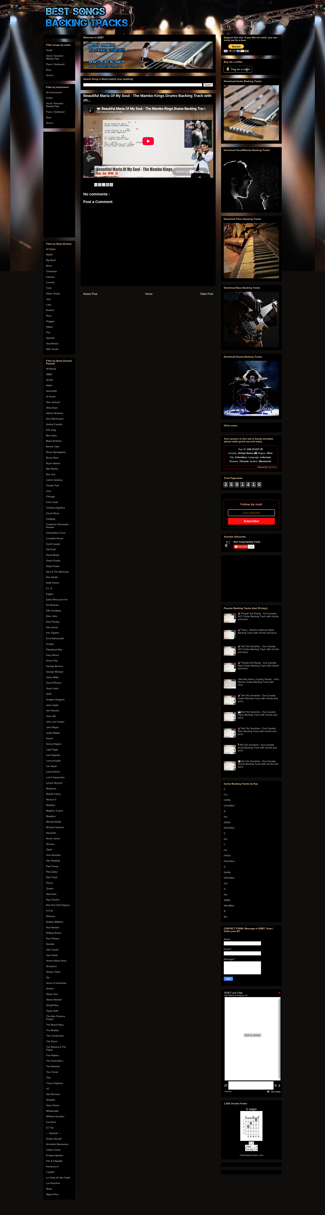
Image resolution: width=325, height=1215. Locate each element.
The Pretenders (54, 1060)
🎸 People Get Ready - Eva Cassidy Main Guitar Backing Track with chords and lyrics (258, 665)
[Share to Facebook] (107, 184)
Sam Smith (52, 955)
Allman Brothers (54, 413)
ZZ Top (50, 1127)
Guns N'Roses (53, 682)
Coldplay (50, 519)
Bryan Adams (53, 463)
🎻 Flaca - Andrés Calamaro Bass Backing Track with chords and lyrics (257, 631)
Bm (225, 916)
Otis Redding (53, 860)
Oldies (49, 327)
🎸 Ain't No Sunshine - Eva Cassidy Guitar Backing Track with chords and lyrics (258, 698)
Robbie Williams (54, 921)
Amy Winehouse (54, 418)
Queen (49, 888)
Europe (50, 644)
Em (225, 839)
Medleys (50, 805)
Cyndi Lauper (53, 544)
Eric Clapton (52, 632)
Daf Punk (51, 549)
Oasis (49, 849)
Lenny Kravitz (53, 760)
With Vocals (52, 349)
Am (225, 894)
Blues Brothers (54, 441)
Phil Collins (52, 871)
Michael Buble (53, 821)
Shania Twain (53, 971)
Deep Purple (52, 566)
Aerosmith (51, 391)
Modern (50, 310)
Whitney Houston (55, 1116)
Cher (48, 491)
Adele (49, 385)
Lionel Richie (53, 771)
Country (50, 282)
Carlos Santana (54, 480)
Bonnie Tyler (52, 446)
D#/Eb (227, 822)
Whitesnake (52, 1111)
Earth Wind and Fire (57, 599)
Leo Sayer (51, 766)
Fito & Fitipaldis (54, 1161)
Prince (49, 883)
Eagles (49, 594)
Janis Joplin (52, 705)
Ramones (51, 894)
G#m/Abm (229, 877)
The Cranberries (55, 1035)
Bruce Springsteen (56, 452)
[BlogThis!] (99, 184)
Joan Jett (51, 716)
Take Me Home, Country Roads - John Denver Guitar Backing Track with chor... (258, 682)
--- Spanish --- (53, 1133)
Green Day (52, 660)
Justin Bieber (53, 733)
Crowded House (54, 538)
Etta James (52, 627)
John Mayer (52, 727)
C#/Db (227, 800)
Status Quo (52, 994)
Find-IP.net (272, 467)
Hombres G (52, 1166)
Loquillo (50, 1172)
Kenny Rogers (53, 744)
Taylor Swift (52, 1010)
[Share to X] (103, 184)
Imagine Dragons (55, 699)
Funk (48, 288)
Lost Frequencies (55, 777)
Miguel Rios (52, 1194)
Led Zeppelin (53, 755)
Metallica (51, 816)
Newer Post (90, 293)
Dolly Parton (52, 582)
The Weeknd (53, 1066)
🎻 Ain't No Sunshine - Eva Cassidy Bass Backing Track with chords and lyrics (257, 731)
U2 (47, 1088)
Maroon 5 (51, 799)
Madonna (51, 788)
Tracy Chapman (54, 1083)
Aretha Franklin (54, 424)
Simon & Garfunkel (56, 983)
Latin (48, 304)
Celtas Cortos (53, 1149)
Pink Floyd (51, 877)
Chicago (50, 496)
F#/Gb (227, 855)
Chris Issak (52, 502)
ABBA (49, 374)
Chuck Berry (52, 513)
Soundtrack (52, 343)
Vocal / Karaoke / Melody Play (55, 57)
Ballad (49, 254)
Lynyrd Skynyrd (54, 783)
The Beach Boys (55, 1024)
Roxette (50, 944)
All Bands (51, 368)
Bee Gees (51, 435)
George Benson (54, 666)
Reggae (50, 321)
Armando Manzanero (57, 1144)
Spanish (50, 338)
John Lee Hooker (55, 721)
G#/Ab (227, 872)
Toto (48, 1077)
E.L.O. (49, 588)
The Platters (52, 1055)
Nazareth (51, 833)
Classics (50, 277)
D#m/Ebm (229, 827)
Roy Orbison (52, 938)
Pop (48, 332)
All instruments (54, 92)
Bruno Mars (52, 457)
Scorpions (51, 966)
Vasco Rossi (52, 1105)
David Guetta (53, 560)
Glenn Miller (52, 677)
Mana (49, 1188)
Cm (226, 794)
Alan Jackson (53, 402)
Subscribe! (251, 521)
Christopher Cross (56, 532)
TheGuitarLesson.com (251, 1155)
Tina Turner (52, 1072)
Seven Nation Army (56, 960)
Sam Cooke (52, 949)
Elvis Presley (53, 621)
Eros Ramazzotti (55, 638)
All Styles (51, 249)
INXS (48, 694)
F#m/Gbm (229, 861)
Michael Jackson (55, 827)
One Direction (53, 855)
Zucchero (51, 1122)
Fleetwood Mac (54, 649)
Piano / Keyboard (55, 64)
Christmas (51, 271)
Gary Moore (52, 655)
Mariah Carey (53, 794)
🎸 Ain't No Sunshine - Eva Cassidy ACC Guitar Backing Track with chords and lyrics (258, 649)
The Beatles (52, 1030)
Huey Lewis (52, 688)
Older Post (206, 293)
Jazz (48, 299)
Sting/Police (52, 1005)
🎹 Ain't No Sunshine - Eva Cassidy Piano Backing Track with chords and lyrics (257, 715)
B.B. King (51, 430)
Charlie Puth (52, 485)
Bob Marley (52, 468)
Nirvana (50, 844)
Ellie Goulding (53, 610)
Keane (49, 738)
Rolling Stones (53, 933)
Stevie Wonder (54, 999)
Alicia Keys (52, 407)
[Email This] (96, 184)
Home (149, 293)
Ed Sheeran (52, 605)
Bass (48, 69)
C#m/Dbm (229, 805)
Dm (226, 816)
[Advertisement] (59, 184)
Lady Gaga (52, 749)
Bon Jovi (50, 474)
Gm (226, 883)
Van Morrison (53, 1094)
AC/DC (49, 380)
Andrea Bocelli (53, 1138)
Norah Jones (53, 838)
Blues (49, 265)
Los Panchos (53, 1183)
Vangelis (50, 1099)
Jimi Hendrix (52, 710)
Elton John (51, 616)
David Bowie (52, 555)
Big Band (51, 260)
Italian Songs (53, 293)
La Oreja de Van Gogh (58, 1177)
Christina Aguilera (55, 507)
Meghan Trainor (54, 810)
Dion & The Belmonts (57, 571)
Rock (48, 315)
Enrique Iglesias (54, 1155)
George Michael (54, 671)
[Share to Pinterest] (111, 184)
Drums (49, 75)
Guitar (49, 50)
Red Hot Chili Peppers (58, 905)
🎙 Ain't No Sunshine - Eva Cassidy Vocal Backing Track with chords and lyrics (257, 747)
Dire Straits (52, 577)
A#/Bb (227, 900)
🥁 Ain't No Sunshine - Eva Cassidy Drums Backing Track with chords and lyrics (258, 764)
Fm (225, 850)
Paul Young (52, 866)
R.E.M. (49, 910)
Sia (47, 977)
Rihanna (50, 916)
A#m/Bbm (229, 905)
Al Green (51, 396)
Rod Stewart (52, 927)
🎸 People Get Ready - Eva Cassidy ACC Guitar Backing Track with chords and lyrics (258, 616)
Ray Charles (52, 899)
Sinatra (50, 988)
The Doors (51, 1041)
